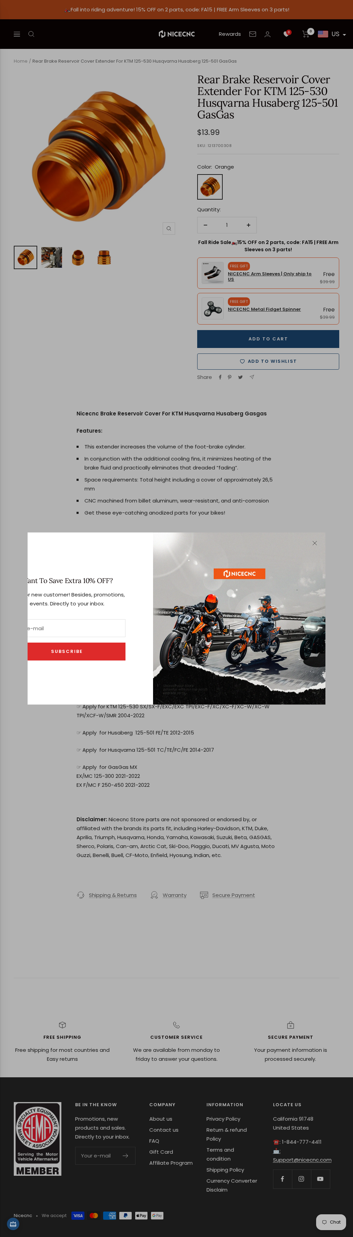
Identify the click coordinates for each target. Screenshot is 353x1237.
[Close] (314, 543)
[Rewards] (13, 1224)
